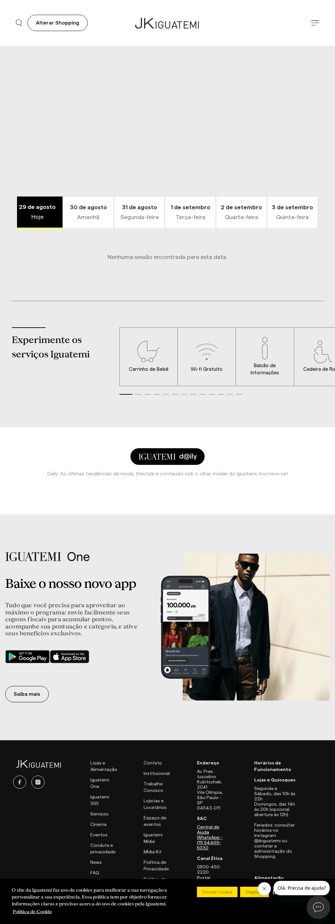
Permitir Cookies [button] (217, 892)
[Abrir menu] (315, 23)
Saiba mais (27, 694)
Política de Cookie (32, 912)
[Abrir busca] (19, 22)
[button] (125, 394)
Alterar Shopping (57, 23)
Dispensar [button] (254, 892)
